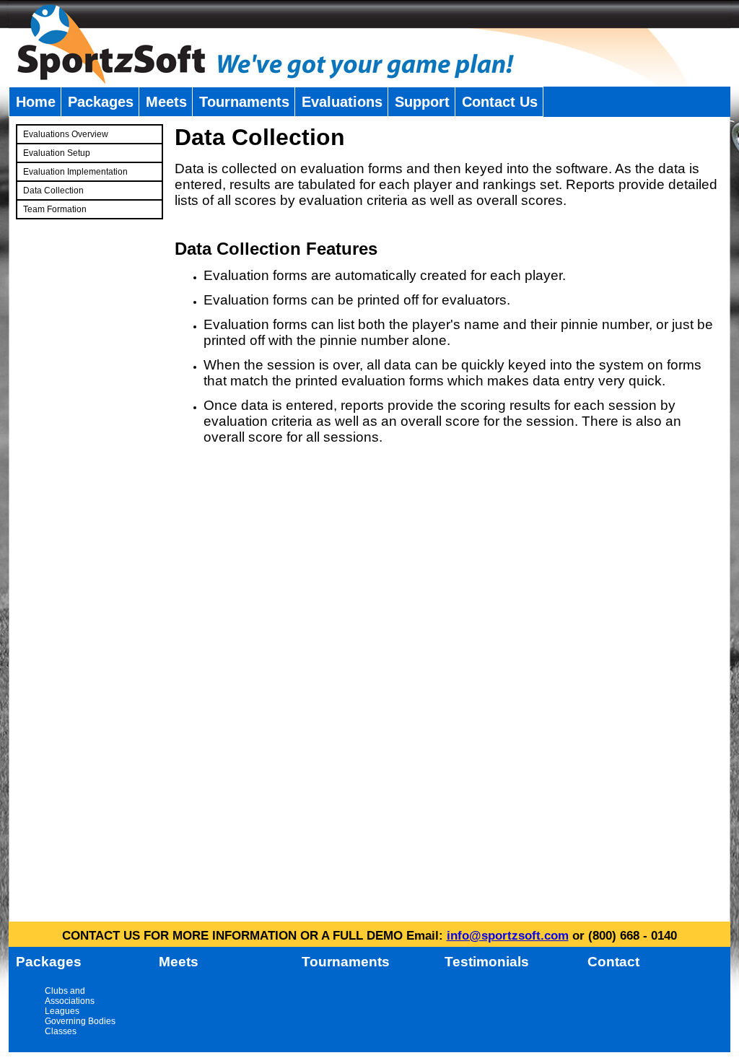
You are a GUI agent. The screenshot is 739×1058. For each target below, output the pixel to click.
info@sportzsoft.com (508, 936)
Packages (101, 102)
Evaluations (342, 102)
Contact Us (500, 102)
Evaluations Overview (65, 134)
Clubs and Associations (70, 996)
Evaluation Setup (56, 153)
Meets (166, 102)
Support (422, 102)
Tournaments (244, 102)
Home (36, 102)
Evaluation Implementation (75, 172)
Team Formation (55, 209)
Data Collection (53, 190)
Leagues (62, 1011)
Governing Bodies (80, 1021)
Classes (60, 1031)
